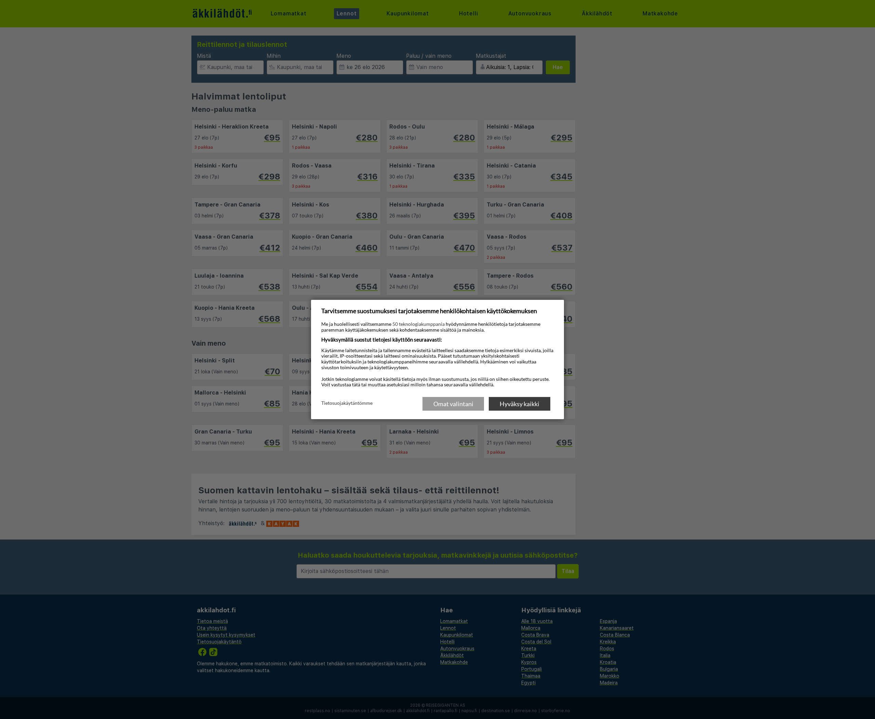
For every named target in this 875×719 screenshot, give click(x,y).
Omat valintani (453, 404)
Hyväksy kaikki (519, 404)
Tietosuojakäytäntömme (347, 403)
